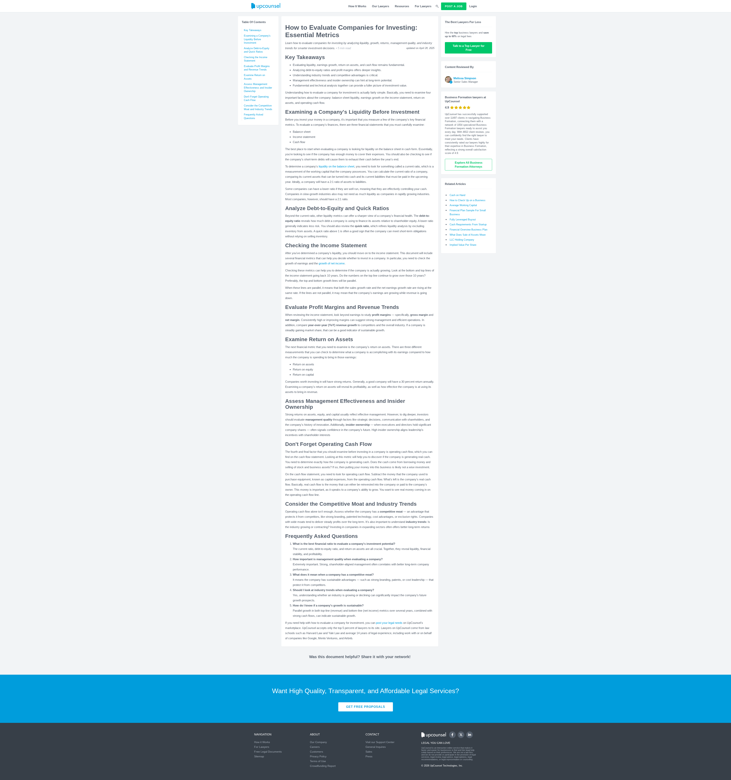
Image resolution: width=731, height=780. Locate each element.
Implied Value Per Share (463, 244)
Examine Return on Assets (254, 77)
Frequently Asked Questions (253, 116)
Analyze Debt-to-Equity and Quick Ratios (256, 50)
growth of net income (332, 263)
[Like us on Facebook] (452, 734)
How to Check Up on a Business (467, 200)
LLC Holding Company (462, 239)
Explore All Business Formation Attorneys (469, 164)
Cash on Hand (457, 195)
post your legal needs (389, 622)
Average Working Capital (463, 205)
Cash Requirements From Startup (468, 224)
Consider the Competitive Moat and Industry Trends (258, 107)
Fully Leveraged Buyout (463, 219)
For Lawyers (423, 6)
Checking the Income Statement (255, 59)
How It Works (357, 6)
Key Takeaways (252, 30)
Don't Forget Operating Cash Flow (256, 98)
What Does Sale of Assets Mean (468, 234)
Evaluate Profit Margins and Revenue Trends (257, 68)
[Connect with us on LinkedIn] (469, 734)
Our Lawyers (380, 6)
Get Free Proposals (365, 706)
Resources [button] (402, 6)
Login (473, 6)
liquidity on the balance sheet (336, 166)
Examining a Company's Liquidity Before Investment (257, 39)
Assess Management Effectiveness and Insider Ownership (258, 88)
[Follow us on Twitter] (461, 734)
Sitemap (259, 756)
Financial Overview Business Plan (468, 229)
